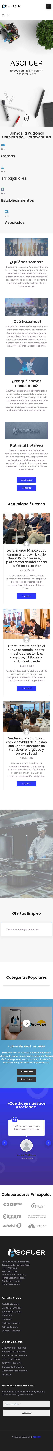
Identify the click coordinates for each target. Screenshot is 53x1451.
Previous (4, 1143)
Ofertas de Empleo (11, 1307)
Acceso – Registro (11, 1330)
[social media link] (26, 1443)
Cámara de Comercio (13, 1367)
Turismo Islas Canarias (13, 1351)
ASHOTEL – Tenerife (11, 1363)
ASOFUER (37, 1437)
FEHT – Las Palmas (11, 1359)
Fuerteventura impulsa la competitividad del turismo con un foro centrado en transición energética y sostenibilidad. (26, 746)
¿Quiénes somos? (26, 262)
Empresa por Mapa (11, 1311)
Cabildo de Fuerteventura (14, 1370)
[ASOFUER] (11, 6)
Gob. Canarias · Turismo (14, 1347)
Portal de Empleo (10, 1304)
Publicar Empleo (10, 1327)
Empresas (7, 1319)
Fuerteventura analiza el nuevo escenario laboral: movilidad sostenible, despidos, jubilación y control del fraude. (26, 653)
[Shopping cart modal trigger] (3, 15)
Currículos (7, 1315)
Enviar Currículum (10, 1323)
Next (48, 1143)
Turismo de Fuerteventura (15, 1355)
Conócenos (26, 480)
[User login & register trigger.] (8, 15)
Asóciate (26, 488)
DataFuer (6, 1374)
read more (26, 596)
